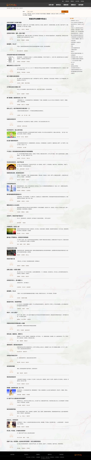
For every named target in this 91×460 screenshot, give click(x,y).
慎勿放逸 (18, 426)
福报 (18, 373)
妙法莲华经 (19, 287)
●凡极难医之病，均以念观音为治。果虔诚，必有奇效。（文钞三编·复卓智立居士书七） (33, 121)
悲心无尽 (27, 383)
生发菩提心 (29, 190)
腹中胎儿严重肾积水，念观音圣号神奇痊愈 (17, 237)
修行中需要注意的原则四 (13, 76)
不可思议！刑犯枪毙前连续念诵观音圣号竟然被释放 (20, 151)
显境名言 (73, 73)
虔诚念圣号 (25, 351)
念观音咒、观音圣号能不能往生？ (15, 216)
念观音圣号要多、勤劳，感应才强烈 (16, 33)
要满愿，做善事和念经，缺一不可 (15, 387)
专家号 (24, 244)
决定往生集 (73, 40)
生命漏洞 (27, 179)
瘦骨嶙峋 (18, 201)
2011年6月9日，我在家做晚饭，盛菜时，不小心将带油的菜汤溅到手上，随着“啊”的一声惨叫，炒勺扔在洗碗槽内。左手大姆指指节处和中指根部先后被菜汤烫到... (42, 305)
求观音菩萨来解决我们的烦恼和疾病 (16, 54)
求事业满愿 (19, 394)
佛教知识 (73, 5)
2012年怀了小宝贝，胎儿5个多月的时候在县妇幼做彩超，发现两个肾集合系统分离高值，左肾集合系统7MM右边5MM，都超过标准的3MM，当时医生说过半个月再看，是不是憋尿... (43, 240)
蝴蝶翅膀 (48, 13)
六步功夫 (23, 233)
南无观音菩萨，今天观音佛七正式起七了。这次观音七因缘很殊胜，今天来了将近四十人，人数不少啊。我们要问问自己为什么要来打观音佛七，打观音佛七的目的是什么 (42, 58)
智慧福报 (23, 40)
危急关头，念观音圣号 (12, 420)
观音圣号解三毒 (11, 259)
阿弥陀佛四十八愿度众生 (76, 42)
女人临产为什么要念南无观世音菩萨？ (16, 398)
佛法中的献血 (43, 13)
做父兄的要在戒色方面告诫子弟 (77, 35)
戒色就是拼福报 (11, 366)
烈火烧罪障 (25, 15)
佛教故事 (66, 5)
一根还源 (23, 222)
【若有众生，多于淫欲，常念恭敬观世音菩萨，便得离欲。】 (28, 261)
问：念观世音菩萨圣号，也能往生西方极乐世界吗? (27, 357)
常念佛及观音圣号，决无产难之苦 (15, 162)
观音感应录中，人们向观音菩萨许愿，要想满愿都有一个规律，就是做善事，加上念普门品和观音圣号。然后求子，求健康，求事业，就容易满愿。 (42, 391)
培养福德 (18, 104)
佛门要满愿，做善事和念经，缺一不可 (16, 97)
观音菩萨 (23, 93)
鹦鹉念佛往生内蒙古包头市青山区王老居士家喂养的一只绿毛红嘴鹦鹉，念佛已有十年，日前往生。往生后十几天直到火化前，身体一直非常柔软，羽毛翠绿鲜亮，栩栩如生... (42, 208)
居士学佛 (77, 1)
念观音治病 (19, 126)
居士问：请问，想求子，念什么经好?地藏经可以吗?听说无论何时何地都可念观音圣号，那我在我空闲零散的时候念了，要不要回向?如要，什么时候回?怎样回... (42, 315)
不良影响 (27, 93)
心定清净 (18, 115)
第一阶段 (25, 115)
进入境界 (24, 147)
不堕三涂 (28, 158)
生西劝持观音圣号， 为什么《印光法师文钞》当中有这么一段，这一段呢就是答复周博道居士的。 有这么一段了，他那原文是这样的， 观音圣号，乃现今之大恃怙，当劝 (43, 187)
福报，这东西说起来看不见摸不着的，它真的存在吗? (27, 368)
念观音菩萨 (29, 287)
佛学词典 (67, 1)
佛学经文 (58, 5)
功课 (29, 115)
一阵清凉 (27, 308)
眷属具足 (18, 319)
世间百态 (82, 1)
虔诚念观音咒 (27, 330)
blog (20, 416)
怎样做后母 (73, 55)
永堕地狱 (23, 265)
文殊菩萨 (27, 233)
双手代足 (18, 29)
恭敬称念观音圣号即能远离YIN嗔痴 (16, 323)
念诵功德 (29, 319)
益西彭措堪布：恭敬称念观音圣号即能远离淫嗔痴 (26, 325)
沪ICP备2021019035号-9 (45, 458)
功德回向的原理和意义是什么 (76, 69)
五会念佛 (28, 72)
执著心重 (18, 179)
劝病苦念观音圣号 (11, 119)
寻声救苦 (28, 61)
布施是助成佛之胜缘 (12, 248)
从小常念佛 (19, 405)
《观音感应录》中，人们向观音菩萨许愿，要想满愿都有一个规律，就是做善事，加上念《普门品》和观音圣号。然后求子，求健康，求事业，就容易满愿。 (42, 101)
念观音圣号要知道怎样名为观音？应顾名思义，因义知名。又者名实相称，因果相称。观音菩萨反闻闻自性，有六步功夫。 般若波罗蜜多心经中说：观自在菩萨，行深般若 (42, 229)
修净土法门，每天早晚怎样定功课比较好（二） (19, 108)
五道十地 (33, 13)
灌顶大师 (18, 40)
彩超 (18, 244)
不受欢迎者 (23, 72)
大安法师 (18, 83)
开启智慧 (22, 330)
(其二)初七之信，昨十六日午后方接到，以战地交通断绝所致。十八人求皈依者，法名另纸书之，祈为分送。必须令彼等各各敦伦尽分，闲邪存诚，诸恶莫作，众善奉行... (43, 272)
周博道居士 (23, 190)
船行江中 (18, 136)
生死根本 (27, 265)
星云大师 (23, 362)
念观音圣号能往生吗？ (12, 355)
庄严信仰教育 (62, 13)
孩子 (18, 169)
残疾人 (24, 437)
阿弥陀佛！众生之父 (75, 20)
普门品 (22, 136)
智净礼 (57, 13)
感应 (18, 340)
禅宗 (18, 416)
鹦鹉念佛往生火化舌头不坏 (13, 65)
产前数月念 (23, 448)
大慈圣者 (23, 201)
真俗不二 (73, 51)
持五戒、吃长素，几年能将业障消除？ (16, 430)
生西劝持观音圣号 (11, 183)
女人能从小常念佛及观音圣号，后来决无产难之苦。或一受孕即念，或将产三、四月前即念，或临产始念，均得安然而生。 (40, 443)
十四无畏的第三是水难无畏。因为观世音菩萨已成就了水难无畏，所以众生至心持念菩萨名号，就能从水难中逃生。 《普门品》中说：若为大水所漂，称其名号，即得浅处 (42, 133)
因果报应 (18, 276)
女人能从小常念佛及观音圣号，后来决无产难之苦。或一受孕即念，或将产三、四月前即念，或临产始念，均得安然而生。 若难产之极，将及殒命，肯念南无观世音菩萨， (42, 165)
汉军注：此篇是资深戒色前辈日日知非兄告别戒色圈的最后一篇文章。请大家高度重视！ (34, 46)
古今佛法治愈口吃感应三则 (13, 87)
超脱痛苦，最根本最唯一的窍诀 (77, 29)
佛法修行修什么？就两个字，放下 (77, 24)
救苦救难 (27, 426)
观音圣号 (26, 136)
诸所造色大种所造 (74, 66)
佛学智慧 (80, 5)
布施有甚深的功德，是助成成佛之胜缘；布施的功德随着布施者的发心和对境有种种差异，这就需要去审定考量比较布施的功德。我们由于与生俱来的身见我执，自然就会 (42, 251)
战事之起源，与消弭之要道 (13, 269)
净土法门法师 (19, 437)
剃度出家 (27, 29)
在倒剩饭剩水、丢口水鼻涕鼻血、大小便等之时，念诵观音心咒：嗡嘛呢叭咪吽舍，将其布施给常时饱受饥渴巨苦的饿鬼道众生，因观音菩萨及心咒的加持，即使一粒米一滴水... (42, 197)
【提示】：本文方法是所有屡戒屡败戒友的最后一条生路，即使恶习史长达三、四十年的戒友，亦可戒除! (37, 293)
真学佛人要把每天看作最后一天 (77, 53)
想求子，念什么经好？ (12, 312)
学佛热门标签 (16, 8)
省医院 (21, 244)
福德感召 (23, 394)
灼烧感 (23, 308)
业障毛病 (18, 61)
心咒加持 (27, 201)
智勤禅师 (21, 340)
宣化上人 (24, 416)
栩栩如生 (23, 212)
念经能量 (27, 40)
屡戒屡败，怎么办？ (12, 44)
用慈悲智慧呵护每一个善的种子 (77, 33)
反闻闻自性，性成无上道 (13, 226)
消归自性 (38, 13)
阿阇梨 (22, 83)
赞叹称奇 (18, 72)
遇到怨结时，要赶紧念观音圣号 (15, 344)
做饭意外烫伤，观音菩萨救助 (14, 302)
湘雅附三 (28, 244)
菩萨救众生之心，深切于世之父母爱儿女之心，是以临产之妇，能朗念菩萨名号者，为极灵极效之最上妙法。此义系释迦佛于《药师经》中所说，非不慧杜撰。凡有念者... (43, 401)
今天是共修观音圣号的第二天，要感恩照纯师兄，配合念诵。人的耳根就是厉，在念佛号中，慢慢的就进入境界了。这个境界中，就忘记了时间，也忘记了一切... (42, 144)
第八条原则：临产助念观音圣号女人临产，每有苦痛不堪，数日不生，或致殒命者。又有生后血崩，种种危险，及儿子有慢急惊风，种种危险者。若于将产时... (42, 79)
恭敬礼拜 (25, 340)
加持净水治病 (24, 126)
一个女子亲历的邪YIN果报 (76, 60)
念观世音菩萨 (22, 169)
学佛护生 (72, 1)
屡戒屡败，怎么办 (11, 291)
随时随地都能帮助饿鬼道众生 (14, 194)
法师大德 (51, 5)
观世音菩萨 (23, 61)
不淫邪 (28, 437)
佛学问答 (29, 13)
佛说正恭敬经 (27, 83)
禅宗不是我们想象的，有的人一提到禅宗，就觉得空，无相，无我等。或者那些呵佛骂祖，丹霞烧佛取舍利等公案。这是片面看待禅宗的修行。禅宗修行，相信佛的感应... (42, 412)
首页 (63, 1)
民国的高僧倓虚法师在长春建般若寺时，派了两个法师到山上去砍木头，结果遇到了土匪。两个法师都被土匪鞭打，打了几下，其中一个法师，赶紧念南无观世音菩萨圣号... (42, 348)
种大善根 (18, 448)
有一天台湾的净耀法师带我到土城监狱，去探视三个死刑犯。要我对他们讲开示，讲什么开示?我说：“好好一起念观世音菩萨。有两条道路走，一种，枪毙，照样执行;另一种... (42, 154)
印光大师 (27, 169)
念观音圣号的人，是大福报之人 (15, 280)
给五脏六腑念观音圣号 (12, 140)
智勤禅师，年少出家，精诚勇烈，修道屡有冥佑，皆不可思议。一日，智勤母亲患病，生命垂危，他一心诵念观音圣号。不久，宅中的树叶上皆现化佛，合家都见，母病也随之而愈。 (42, 337)
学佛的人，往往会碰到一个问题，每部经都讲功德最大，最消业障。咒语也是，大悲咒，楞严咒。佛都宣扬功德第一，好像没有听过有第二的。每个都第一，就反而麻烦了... (42, 176)
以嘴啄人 (27, 212)
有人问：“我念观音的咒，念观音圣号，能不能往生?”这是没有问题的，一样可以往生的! (34, 218)
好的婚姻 (27, 104)
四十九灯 (73, 62)
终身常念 (23, 276)
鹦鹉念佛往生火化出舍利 (13, 205)
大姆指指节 (19, 308)
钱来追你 (21, 373)
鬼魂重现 (30, 15)
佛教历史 (73, 44)
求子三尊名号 (23, 319)
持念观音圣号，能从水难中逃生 (15, 130)
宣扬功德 (23, 179)
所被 (72, 46)
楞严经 (18, 330)
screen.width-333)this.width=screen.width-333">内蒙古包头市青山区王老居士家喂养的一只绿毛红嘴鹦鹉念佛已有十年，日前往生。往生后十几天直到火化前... (42, 68)
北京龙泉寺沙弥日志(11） (76, 67)
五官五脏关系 (19, 147)
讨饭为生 (23, 29)
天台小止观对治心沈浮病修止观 (77, 22)
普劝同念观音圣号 (11, 377)
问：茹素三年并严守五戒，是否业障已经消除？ (26, 433)
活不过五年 (23, 158)
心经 (22, 115)
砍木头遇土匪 (19, 351)
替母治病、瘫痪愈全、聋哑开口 (15, 334)
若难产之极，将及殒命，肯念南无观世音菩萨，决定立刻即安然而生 (24, 441)
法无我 (72, 64)
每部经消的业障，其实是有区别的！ (16, 173)
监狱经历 (18, 158)
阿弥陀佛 (18, 190)
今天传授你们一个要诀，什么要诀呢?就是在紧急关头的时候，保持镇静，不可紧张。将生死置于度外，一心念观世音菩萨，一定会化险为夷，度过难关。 (43, 423)
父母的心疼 (53, 13)
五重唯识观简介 (74, 49)
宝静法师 (18, 265)
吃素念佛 (23, 383)
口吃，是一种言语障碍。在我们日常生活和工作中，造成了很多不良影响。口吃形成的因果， (35, 89)
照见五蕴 (18, 233)
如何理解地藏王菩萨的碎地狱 (76, 71)
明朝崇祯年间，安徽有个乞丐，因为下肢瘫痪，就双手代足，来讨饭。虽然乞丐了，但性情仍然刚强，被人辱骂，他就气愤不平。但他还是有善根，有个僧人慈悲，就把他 (42, 25)
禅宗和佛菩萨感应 (11, 409)
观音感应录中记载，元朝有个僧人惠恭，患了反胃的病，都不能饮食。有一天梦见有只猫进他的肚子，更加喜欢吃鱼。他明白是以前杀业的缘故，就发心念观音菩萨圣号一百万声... (42, 36)
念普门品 (23, 104)
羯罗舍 (72, 26)
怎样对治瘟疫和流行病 (75, 47)
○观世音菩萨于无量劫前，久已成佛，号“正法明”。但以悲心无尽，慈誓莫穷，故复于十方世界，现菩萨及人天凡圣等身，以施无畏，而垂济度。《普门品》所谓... (43, 380)
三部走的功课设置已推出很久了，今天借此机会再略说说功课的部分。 (30, 110)
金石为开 (18, 93)
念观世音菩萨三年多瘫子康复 (14, 22)
